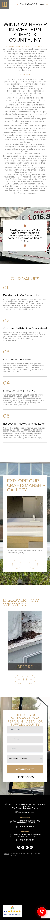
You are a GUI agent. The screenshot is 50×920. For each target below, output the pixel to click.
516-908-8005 (28, 4)
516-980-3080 (27, 840)
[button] (16, 564)
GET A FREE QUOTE (25, 769)
